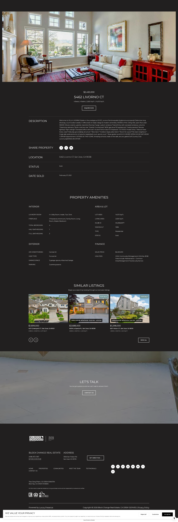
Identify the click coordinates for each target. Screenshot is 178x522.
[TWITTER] (143, 466)
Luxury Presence (46, 508)
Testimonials (91, 468)
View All (143, 340)
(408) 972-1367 (34, 457)
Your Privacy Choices (89, 520)
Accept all (167, 514)
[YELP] (113, 471)
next (36, 340)
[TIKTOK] (123, 466)
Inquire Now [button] (89, 108)
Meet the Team (74, 468)
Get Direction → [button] (95, 458)
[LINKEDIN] (133, 466)
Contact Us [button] (89, 393)
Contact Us (33, 471)
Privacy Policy (143, 508)
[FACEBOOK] (118, 466)
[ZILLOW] (128, 466)
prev (31, 340)
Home (31, 468)
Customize (155, 514)
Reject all (143, 514)
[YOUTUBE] (138, 466)
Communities (58, 468)
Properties (43, 468)
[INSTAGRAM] (113, 466)
